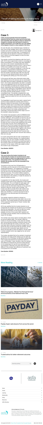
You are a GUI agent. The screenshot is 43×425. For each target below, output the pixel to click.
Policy (3, 397)
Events (3, 390)
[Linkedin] (35, 363)
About (3, 388)
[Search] (30, 363)
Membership (4, 395)
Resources (4, 399)
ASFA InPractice (5, 402)
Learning (4, 392)
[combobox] (21, 363)
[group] (11, 378)
